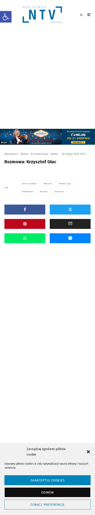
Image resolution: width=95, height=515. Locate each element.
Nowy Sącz (65, 184)
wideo (44, 192)
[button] (5, 17)
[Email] (70, 224)
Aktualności (11, 154)
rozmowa (28, 192)
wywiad (60, 192)
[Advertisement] (47, 79)
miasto (48, 184)
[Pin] (24, 224)
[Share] (24, 210)
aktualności (30, 184)
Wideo (54, 154)
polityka (28, 400)
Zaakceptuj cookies (47, 480)
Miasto (24, 154)
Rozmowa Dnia (39, 154)
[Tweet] (70, 210)
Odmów (47, 492)
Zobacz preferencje (47, 505)
